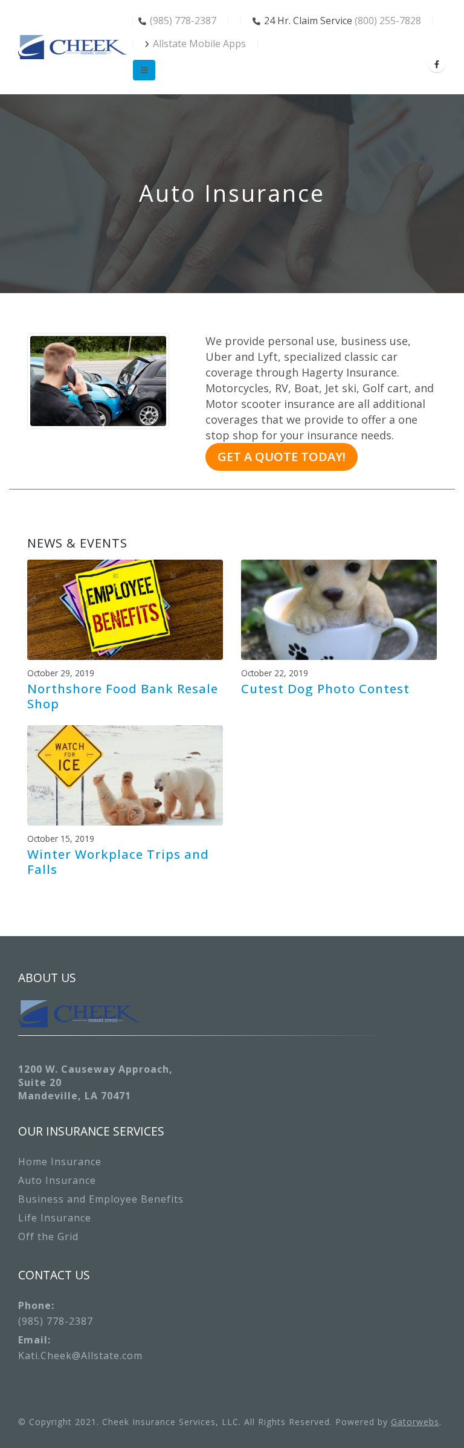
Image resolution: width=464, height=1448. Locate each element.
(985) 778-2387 (183, 20)
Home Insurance (60, 1161)
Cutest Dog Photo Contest (325, 688)
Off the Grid (48, 1236)
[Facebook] (436, 64)
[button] (144, 70)
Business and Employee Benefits (101, 1199)
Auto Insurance (57, 1180)
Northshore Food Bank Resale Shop (122, 695)
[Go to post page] (125, 609)
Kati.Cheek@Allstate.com (80, 1355)
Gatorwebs (415, 1421)
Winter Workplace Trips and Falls (118, 861)
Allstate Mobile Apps (199, 43)
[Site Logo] (72, 47)
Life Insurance (54, 1217)
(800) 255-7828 (388, 20)
